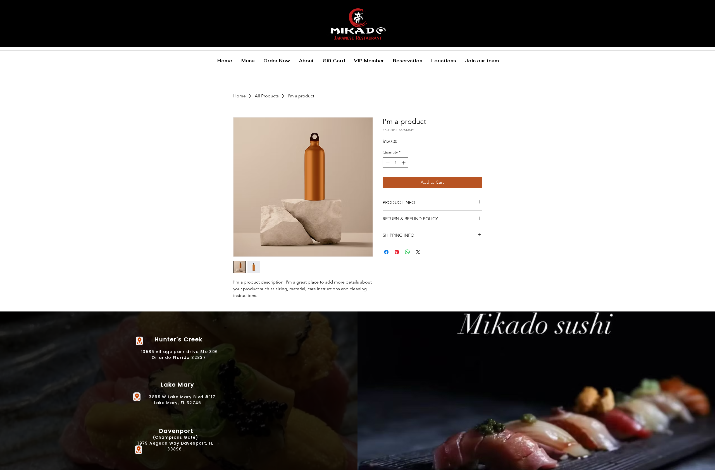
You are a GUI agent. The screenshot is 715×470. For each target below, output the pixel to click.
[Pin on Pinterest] (397, 252)
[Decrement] (386, 162)
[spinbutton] (395, 162)
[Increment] (404, 162)
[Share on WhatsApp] (407, 252)
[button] (248, 60)
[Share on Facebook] (386, 252)
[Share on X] (418, 252)
